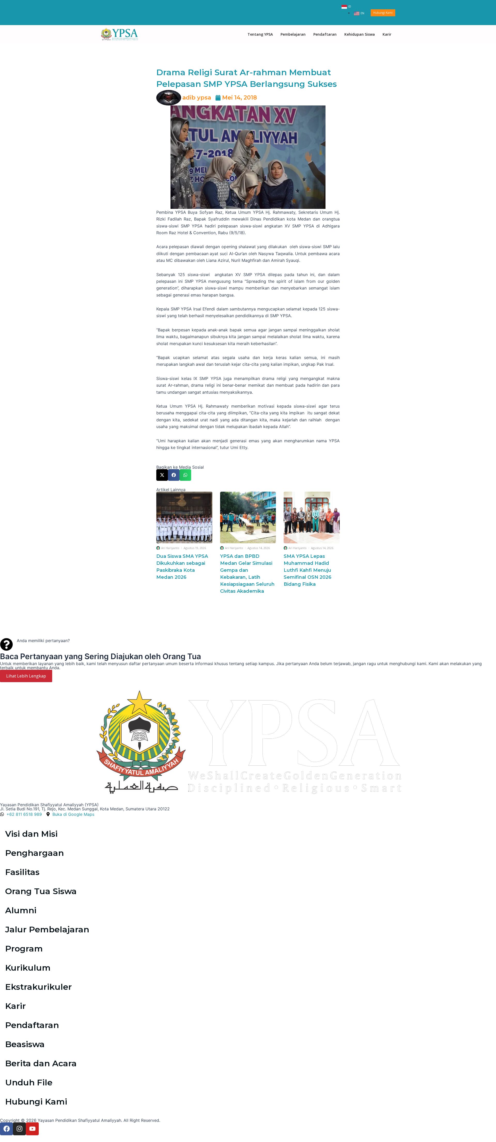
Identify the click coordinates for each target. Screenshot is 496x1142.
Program (24, 948)
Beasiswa (25, 1044)
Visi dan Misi (31, 834)
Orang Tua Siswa (41, 891)
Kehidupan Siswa (359, 34)
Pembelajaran (293, 34)
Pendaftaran (325, 34)
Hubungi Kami (36, 1102)
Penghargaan (34, 853)
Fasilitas (22, 872)
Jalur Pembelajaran (47, 929)
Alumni (20, 910)
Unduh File (28, 1082)
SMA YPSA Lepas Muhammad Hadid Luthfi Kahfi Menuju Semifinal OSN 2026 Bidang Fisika (307, 570)
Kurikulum (28, 968)
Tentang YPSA (260, 34)
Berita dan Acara (41, 1063)
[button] (162, 475)
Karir (387, 34)
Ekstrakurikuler (38, 987)
